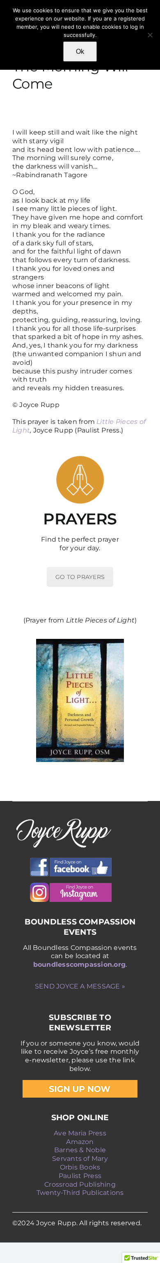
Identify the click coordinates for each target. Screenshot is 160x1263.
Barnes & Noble (80, 1150)
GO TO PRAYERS (80, 577)
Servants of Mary (80, 1158)
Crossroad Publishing (80, 1184)
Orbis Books (80, 1167)
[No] (150, 35)
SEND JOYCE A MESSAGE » (80, 986)
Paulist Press (80, 1176)
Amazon (80, 1142)
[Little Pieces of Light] (80, 700)
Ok (80, 51)
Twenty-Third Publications (80, 1193)
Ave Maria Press (80, 1133)
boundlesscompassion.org (79, 964)
